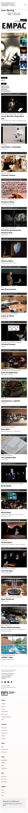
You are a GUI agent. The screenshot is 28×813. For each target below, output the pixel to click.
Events (3, 700)
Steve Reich (5, 429)
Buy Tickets (3, 779)
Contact (3, 792)
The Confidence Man (8, 457)
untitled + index (7, 657)
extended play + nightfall (10, 401)
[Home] (8, 4)
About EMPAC (4, 760)
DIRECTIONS (3, 676)
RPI (5, 685)
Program (3, 724)
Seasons (3, 706)
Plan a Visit (3, 776)
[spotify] (8, 682)
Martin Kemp (6, 512)
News (2, 746)
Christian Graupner (8, 344)
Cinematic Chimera (8, 175)
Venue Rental (4, 768)
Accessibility (4, 781)
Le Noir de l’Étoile (7, 316)
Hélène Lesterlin (5, 87)
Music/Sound (4, 714)
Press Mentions (4, 749)
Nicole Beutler (6, 485)
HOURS (8, 676)
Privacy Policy (4, 687)
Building (3, 763)
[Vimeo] (5, 682)
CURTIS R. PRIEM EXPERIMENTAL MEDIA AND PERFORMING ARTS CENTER (8, 671)
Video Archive (4, 733)
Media (3, 743)
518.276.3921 (10, 675)
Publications (4, 752)
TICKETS (4, 675)
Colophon (3, 688)
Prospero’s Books (7, 202)
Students (3, 738)
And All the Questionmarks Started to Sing (11, 231)
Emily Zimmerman (5, 91)
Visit (2, 773)
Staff (2, 790)
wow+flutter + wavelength (11, 147)
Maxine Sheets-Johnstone (10, 627)
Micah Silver (4, 89)
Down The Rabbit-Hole (9, 372)
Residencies (4, 727)
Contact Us (3, 678)
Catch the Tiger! (7, 570)
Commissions (4, 730)
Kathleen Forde (5, 86)
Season (3, 80)
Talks (2, 719)
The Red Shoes (6, 542)
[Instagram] (2, 682)
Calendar (3, 703)
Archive (3, 709)
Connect (3, 786)
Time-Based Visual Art (6, 717)
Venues (2, 765)
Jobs (2, 795)
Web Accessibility (11, 687)
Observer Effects (7, 261)
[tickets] (1, 675)
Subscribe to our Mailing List (11, 801)
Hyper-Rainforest (7, 599)
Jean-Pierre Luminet (8, 289)
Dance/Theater (4, 711)
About (3, 757)
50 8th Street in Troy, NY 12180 (7, 673)
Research (3, 735)
